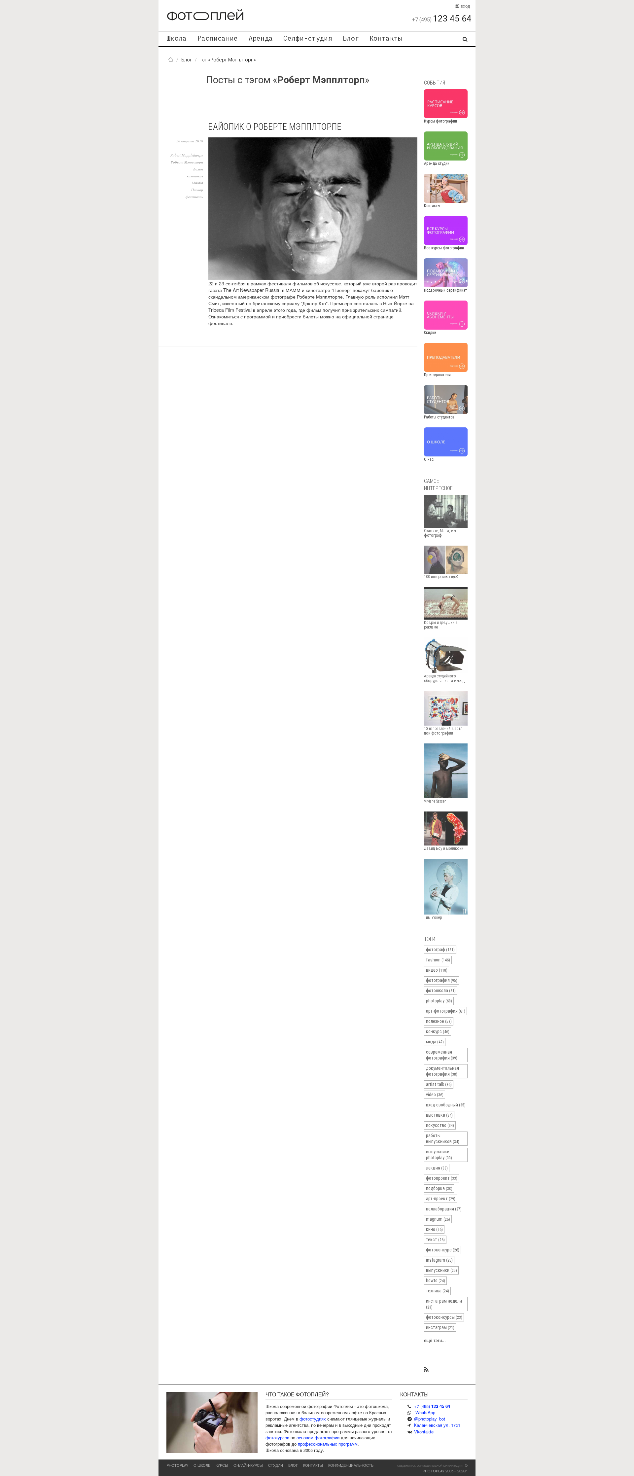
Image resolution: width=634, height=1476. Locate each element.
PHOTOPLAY (177, 1465)
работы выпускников (442, 1138)
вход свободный (446, 1104)
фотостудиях (312, 1419)
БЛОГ (293, 1465)
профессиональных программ (328, 1444)
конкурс (437, 1031)
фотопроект (441, 1178)
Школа (176, 38)
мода (435, 1041)
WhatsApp (425, 1412)
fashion (438, 959)
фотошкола (441, 990)
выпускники (441, 1270)
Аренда (261, 38)
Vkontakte (424, 1431)
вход (464, 6)
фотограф (440, 949)
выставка (439, 1115)
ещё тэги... (435, 1340)
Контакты (386, 38)
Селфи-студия (307, 38)
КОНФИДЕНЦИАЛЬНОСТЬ (350, 1465)
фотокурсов (277, 1437)
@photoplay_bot (429, 1419)
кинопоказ (195, 176)
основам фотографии (318, 1437)
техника (437, 1290)
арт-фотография (445, 1011)
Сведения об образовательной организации (430, 1465)
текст (435, 1239)
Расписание (217, 38)
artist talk (439, 1084)
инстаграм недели (444, 1304)
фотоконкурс (442, 1249)
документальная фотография (442, 1071)
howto (435, 1280)
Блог (351, 38)
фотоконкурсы (444, 1317)
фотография (441, 980)
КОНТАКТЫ (313, 1465)
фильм (198, 169)
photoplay (439, 1000)
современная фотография (441, 1055)
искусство (440, 1125)
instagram (439, 1260)
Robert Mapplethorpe (186, 155)
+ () (432, 1406)
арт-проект (440, 1198)
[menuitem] (176, 38)
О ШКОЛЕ (202, 1465)
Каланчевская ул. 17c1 (437, 1425)
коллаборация (444, 1208)
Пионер (197, 190)
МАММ (197, 183)
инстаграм (440, 1327)
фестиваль (194, 197)
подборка (439, 1188)
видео (436, 970)
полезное (439, 1021)
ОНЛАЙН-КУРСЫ (248, 1465)
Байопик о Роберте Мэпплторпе (274, 127)
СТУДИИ (275, 1465)
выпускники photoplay (439, 1154)
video (434, 1094)
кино (434, 1229)
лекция (437, 1167)
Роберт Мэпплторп (187, 162)
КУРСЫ (222, 1465)
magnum (438, 1219)
